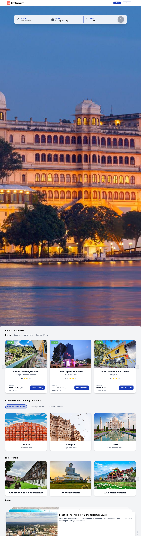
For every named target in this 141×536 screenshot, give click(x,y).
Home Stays (28, 335)
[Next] (137, 367)
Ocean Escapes (56, 406)
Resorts (17, 335)
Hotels (8, 335)
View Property (37, 388)
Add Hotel (117, 3)
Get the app (127, 3)
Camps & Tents (42, 335)
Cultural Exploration (16, 406)
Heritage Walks (37, 406)
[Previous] (4, 367)
